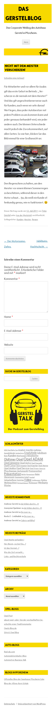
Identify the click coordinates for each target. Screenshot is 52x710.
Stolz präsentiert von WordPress (32, 704)
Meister (27, 219)
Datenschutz (9, 704)
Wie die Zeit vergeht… (14, 552)
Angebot (21, 450)
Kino (6, 455)
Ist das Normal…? (11, 548)
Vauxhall (32, 477)
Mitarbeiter (32, 455)
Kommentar (12, 279)
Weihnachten (10, 482)
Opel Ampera (11, 462)
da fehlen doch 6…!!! (30, 504)
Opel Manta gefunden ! (14, 539)
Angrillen (30, 450)
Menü (26, 42)
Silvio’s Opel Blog (11, 632)
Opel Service (22, 468)
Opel (19, 459)
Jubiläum (42, 452)
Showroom (9, 477)
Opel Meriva (43, 465)
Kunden (20, 219)
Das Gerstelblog (23, 13)
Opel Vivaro (34, 468)
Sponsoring (19, 477)
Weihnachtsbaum (22, 483)
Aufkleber (37, 450)
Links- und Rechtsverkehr (15, 556)
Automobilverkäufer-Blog (15, 656)
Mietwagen (22, 455)
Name (8, 317)
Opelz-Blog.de (10, 628)
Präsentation (12, 474)
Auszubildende (9, 453)
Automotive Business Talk (15, 660)
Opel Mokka (10, 468)
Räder (37, 474)
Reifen (24, 474)
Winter (7, 485)
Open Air (42, 468)
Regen (35, 219)
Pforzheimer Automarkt (16, 471)
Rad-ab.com (9, 651)
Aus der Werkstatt (24, 215)
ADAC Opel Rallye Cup (11, 450)
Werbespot (33, 482)
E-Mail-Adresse (13, 330)
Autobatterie (19, 453)
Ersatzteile (30, 452)
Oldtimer (10, 459)
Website (8, 344)
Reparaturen (30, 474)
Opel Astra (25, 462)
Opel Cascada (36, 463)
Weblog (44, 480)
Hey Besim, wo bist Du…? (15, 544)
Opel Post (8, 615)
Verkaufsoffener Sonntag (14, 480)
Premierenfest (35, 471)
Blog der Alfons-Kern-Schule (16, 683)
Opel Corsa (10, 465)
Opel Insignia (21, 465)
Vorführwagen (36, 480)
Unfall (26, 477)
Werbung (43, 482)
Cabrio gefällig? (28, 520)
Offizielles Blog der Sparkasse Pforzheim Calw (24, 679)
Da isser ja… (26, 512)
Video (27, 479)
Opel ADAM (33, 459)
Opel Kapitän (32, 465)
